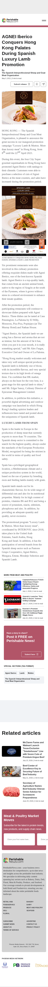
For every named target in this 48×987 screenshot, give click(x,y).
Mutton (31, 673)
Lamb (22, 673)
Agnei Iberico (10, 673)
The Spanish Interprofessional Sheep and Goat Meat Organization (22, 680)
